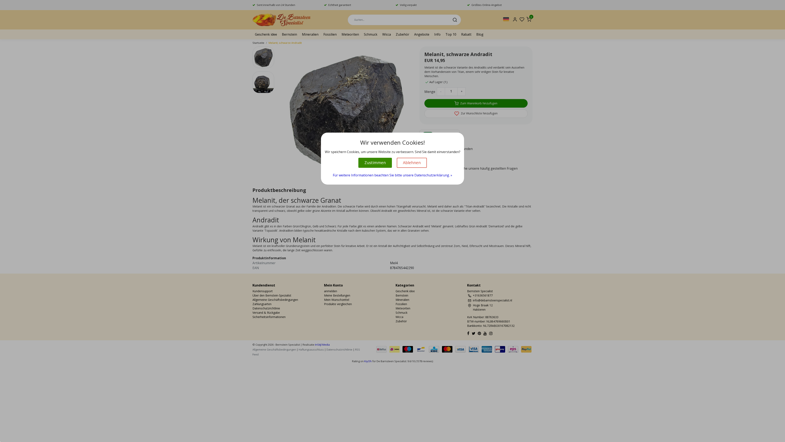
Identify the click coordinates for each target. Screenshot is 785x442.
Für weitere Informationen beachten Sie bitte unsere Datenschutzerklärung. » (392, 175)
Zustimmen (375, 162)
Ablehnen (412, 162)
